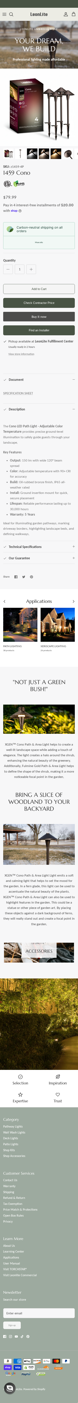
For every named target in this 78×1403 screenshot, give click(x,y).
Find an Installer (39, 330)
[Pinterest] (27, 1336)
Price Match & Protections (20, 1209)
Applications (11, 1257)
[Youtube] (16, 1336)
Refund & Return (14, 1198)
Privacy (8, 1221)
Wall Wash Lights (14, 1132)
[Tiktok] (22, 1336)
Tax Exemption (12, 1204)
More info (39, 242)
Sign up (12, 1325)
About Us (9, 1246)
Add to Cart (39, 289)
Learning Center (13, 1251)
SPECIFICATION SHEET (18, 393)
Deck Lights (10, 1138)
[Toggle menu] (4, 14)
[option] (39, 107)
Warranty (9, 1186)
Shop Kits (9, 1150)
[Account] (64, 14)
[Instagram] (10, 1336)
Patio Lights (10, 1144)
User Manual (11, 1263)
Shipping (8, 1192)
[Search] (13, 14)
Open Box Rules (13, 1215)
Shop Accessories (14, 1156)
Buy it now (39, 317)
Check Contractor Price (39, 302)
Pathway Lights (13, 1126)
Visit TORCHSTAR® (15, 1269)
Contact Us (10, 1180)
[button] (37, 957)
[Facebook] (4, 1336)
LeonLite (17, 1389)
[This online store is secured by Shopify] (29, 1368)
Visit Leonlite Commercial (20, 1275)
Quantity (9, 260)
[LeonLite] (39, 14)
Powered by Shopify (34, 1389)
